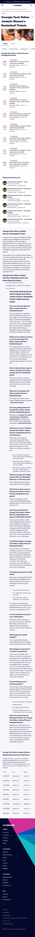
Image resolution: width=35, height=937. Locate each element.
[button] (4, 49)
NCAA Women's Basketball (19, 9)
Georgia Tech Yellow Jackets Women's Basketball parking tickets (21, 417)
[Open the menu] (2, 5)
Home (3, 9)
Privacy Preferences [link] (8, 923)
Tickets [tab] (5, 43)
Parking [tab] (13, 43)
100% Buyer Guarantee (19, 1)
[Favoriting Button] (32, 16)
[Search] (31, 5)
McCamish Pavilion (17, 402)
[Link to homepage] (17, 5)
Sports (8, 9)
